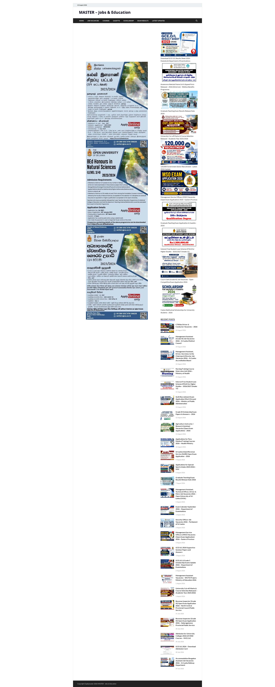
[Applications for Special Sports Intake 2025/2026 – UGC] (167, 465)
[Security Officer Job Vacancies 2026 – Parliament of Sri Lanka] (167, 520)
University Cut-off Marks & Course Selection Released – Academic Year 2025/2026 (186, 590)
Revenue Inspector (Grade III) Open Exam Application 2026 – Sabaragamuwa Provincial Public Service (186, 622)
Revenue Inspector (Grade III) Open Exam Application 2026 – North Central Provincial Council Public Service (186, 605)
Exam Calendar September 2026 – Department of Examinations (186, 509)
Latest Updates (158, 21)
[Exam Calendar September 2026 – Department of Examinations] (167, 507)
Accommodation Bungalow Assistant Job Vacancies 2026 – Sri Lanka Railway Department (186, 661)
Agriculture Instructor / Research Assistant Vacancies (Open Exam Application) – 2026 (185, 427)
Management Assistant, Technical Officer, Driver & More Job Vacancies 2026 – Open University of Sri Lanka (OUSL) (186, 493)
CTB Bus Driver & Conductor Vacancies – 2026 (186, 325)
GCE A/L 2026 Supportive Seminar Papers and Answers (185, 550)
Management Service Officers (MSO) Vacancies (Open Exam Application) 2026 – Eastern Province (185, 535)
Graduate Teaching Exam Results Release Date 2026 (186, 478)
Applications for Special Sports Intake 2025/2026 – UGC (186, 467)
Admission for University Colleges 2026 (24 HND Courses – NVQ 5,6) (185, 636)
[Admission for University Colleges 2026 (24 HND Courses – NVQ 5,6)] (167, 634)
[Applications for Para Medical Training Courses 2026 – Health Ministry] (167, 439)
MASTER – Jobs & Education (105, 12)
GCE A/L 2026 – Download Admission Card (186, 647)
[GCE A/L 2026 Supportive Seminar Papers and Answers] (167, 548)
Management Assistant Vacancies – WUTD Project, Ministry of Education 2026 (186, 577)
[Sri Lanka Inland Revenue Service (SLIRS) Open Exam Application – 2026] (167, 452)
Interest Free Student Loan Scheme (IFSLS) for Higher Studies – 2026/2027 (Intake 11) (186, 385)
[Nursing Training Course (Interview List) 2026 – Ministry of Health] (167, 369)
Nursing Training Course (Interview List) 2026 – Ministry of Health (185, 371)
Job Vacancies (93, 21)
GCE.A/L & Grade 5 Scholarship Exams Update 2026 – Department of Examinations (186, 563)
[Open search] (196, 20)
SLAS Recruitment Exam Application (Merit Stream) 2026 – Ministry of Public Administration (186, 400)
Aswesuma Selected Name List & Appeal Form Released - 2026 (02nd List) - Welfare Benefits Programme (177, 86)
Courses (106, 21)
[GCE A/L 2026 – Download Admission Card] (167, 647)
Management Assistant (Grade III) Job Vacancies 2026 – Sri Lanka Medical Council (185, 339)
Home (81, 21)
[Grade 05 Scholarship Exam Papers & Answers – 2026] (167, 412)
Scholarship (128, 21)
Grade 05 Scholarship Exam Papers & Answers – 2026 (186, 413)
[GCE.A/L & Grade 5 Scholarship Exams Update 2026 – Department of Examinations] (167, 561)
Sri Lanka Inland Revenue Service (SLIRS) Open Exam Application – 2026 (186, 454)
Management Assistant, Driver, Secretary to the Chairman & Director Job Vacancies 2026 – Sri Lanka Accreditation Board (186, 355)
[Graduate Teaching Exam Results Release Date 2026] (167, 478)
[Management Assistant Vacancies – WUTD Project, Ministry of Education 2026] (167, 576)
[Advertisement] (116, 46)
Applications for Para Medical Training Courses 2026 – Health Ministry (185, 441)
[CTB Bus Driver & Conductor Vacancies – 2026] (167, 325)
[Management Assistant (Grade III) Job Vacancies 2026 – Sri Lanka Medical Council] (167, 337)
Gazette (116, 21)
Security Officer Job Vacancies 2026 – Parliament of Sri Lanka (186, 522)
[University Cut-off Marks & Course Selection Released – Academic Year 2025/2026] (167, 589)
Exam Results (142, 21)
